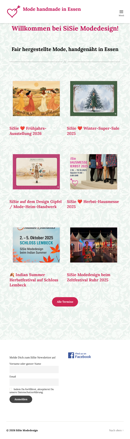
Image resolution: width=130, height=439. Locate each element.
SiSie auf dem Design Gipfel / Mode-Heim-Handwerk (36, 204)
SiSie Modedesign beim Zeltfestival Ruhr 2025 (88, 277)
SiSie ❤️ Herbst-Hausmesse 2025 (93, 204)
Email (13, 376)
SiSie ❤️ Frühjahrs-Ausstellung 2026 (28, 131)
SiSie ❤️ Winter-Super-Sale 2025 (93, 131)
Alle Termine (65, 301)
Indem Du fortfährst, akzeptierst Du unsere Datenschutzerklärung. (32, 391)
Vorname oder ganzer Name (25, 363)
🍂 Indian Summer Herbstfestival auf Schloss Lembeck (34, 279)
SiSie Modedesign (27, 430)
